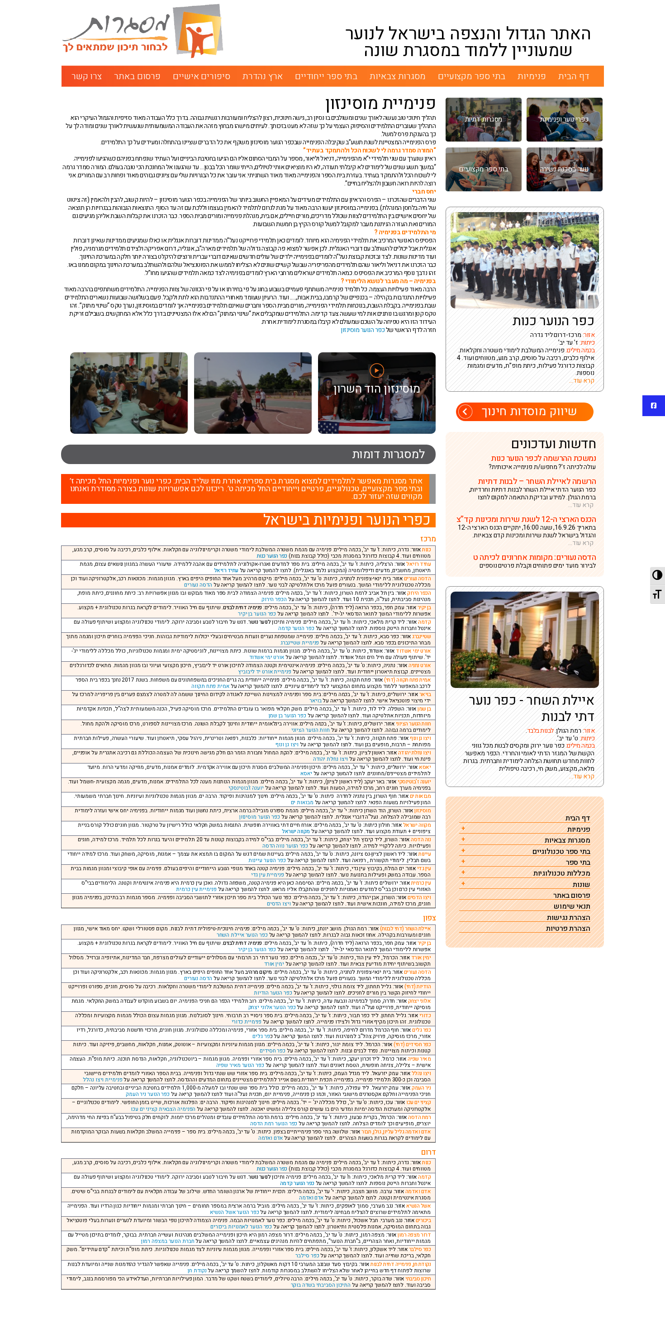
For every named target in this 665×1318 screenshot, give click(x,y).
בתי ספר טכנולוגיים (561, 852)
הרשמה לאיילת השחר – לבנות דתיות (537, 482)
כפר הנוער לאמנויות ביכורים (241, 1227)
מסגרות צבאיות (398, 76)
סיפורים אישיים (201, 76)
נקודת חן (197, 1270)
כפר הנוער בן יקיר (257, 614)
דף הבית (573, 76)
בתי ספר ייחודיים (326, 76)
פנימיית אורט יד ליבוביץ (264, 672)
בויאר (315, 701)
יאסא (306, 773)
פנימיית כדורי (247, 1022)
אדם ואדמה (270, 1138)
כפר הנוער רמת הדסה (273, 1123)
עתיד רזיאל (226, 570)
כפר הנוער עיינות (266, 860)
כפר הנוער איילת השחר (242, 935)
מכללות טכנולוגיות (561, 873)
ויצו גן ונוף (287, 744)
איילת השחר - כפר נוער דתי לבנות (531, 708)
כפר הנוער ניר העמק (148, 1094)
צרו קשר (86, 76)
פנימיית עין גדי (267, 875)
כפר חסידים (272, 1051)
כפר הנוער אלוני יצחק (272, 1007)
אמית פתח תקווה (210, 686)
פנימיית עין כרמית (196, 889)
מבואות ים (302, 802)
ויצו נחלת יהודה (330, 759)
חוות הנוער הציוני (310, 730)
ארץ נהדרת (262, 76)
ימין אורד (274, 964)
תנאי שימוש (572, 906)
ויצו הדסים (279, 904)
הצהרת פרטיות (568, 929)
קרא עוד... (581, 381)
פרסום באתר (137, 76)
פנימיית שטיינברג (299, 643)
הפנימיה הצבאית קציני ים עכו (163, 1109)
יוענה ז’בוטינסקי (245, 788)
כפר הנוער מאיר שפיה (240, 1065)
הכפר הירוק (274, 599)
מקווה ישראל (296, 831)
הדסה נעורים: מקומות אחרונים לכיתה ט (534, 558)
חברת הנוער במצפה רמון (168, 1241)
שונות (581, 885)
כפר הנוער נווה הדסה (285, 846)
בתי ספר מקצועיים (471, 76)
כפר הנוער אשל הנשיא (234, 1212)
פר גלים (261, 1036)
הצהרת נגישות (568, 918)
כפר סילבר (307, 1256)
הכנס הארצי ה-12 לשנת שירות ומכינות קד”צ (526, 520)
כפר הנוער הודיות (273, 993)
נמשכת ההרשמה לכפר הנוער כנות (543, 459)
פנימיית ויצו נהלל (102, 1080)
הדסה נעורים (198, 585)
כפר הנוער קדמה (296, 628)
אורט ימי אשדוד (266, 657)
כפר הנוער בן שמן (287, 715)
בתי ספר (578, 863)
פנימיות (532, 76)
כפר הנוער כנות (272, 556)
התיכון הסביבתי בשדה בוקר (321, 1285)
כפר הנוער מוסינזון (363, 330)
